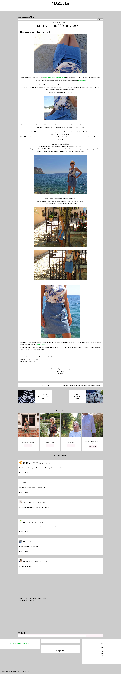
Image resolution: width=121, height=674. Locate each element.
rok (82, 385)
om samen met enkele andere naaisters (54, 77)
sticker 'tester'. (41, 344)
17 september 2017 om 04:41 (37, 483)
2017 (102, 653)
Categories (106, 8)
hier (63, 347)
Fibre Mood (35, 8)
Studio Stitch (81, 80)
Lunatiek (28, 542)
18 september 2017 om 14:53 (37, 522)
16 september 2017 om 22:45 (45, 463)
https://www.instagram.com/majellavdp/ (20, 643)
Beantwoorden (23, 472)
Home (10, 8)
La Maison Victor (46, 8)
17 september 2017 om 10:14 (39, 502)
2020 (102, 647)
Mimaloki (28, 561)
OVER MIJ (98, 8)
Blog (15, 8)
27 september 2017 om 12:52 (40, 561)
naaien (78, 385)
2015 (102, 657)
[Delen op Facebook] (40, 385)
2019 (102, 649)
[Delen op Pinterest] (46, 385)
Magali (26, 483)
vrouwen (97, 385)
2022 (102, 643)
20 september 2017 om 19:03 (40, 542)
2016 (102, 655)
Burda (56, 8)
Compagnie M (71, 8)
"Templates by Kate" (24, 671)
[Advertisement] (60, 617)
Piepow (26, 522)
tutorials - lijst (24, 8)
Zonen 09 (63, 8)
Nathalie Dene (30, 463)
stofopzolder (88, 385)
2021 (102, 645)
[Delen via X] (42, 385)
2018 (102, 651)
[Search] (94, 636)
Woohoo (27, 502)
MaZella (60, 3)
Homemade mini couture (86, 8)
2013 (102, 662)
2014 (102, 659)
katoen (73, 385)
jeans (68, 385)
